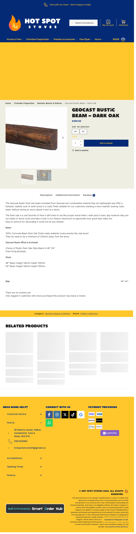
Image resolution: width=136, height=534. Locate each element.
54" (83, 131)
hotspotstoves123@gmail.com (30, 447)
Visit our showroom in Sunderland (67, 57)
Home (8, 103)
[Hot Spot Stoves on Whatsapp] (49, 423)
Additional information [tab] (68, 195)
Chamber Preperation (24, 103)
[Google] (80, 414)
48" (75, 131)
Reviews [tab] (88, 195)
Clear (74, 136)
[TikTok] (72, 414)
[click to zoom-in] (36, 138)
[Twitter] (65, 414)
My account (108, 25)
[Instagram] (57, 414)
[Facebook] (49, 414)
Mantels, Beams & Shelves (49, 103)
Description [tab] (46, 195)
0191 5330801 (20, 441)
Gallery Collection (89, 313)
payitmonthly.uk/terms (118, 527)
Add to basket (106, 143)
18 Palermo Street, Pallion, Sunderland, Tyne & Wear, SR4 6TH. (27, 433)
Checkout (123, 25)
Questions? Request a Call (116, 520)
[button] (119, 39)
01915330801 (67, 50)
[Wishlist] (29, 336)
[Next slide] (63, 137)
